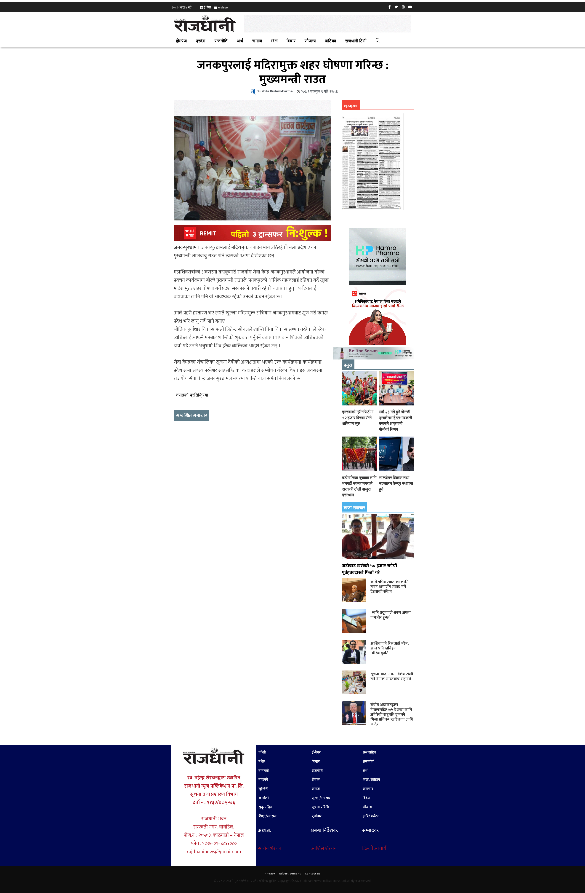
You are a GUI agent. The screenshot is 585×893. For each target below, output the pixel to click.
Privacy (270, 873)
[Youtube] (410, 6)
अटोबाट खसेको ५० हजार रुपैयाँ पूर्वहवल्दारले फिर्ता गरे (369, 569)
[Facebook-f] (389, 6)
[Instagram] (403, 6)
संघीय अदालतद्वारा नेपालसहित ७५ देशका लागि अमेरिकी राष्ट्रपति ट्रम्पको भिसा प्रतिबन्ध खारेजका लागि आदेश (391, 714)
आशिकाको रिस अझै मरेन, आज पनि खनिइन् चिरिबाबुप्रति (389, 648)
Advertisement (290, 873)
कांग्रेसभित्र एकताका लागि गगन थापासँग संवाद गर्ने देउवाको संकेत (389, 587)
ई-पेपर (207, 7)
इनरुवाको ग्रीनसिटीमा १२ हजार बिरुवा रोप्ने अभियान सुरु (357, 417)
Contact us (312, 873)
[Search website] (378, 41)
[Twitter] (396, 6)
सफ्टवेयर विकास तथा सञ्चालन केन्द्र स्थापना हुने (396, 483)
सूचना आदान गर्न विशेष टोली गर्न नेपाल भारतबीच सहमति (391, 676)
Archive (223, 7)
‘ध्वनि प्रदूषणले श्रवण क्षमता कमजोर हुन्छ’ (390, 615)
